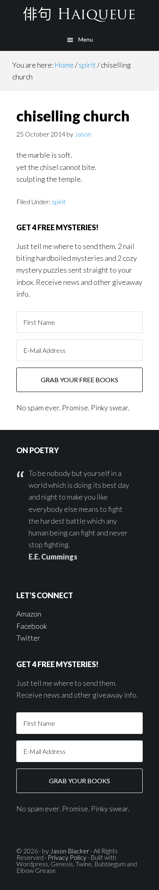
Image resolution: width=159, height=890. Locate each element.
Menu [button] (85, 39)
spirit (59, 201)
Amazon (28, 613)
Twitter (28, 637)
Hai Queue (79, 14)
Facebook (31, 625)
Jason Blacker (69, 851)
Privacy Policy (67, 857)
